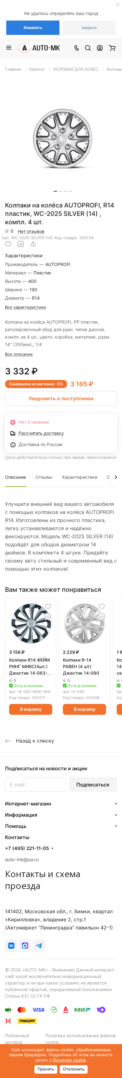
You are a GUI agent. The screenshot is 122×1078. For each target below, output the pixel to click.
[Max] (25, 945)
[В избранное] (8, 244)
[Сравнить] (21, 244)
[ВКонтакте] (11, 945)
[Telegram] (39, 945)
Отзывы (44, 477)
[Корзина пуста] (112, 48)
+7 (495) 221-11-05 (27, 848)
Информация (21, 815)
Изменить (33, 27)
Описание (15, 477)
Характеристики (79, 477)
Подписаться (92, 784)
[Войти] (100, 48)
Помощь (15, 826)
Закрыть (89, 27)
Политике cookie (69, 1060)
